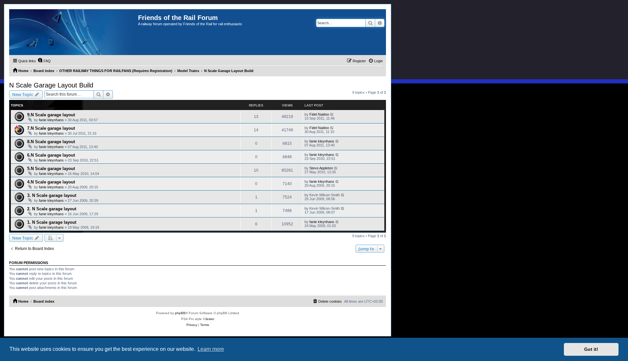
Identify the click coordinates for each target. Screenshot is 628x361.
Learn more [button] (211, 349)
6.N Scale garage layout (51, 155)
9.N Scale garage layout (51, 114)
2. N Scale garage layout (51, 208)
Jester (209, 319)
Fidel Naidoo (319, 114)
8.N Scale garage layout (51, 141)
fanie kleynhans (51, 120)
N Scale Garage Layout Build (51, 85)
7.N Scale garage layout (51, 128)
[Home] (73, 32)
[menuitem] (44, 61)
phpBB (180, 313)
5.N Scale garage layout (51, 168)
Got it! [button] (591, 349)
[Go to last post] (332, 114)
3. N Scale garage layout (51, 195)
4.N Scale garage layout (51, 182)
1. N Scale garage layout (51, 222)
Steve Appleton (321, 168)
